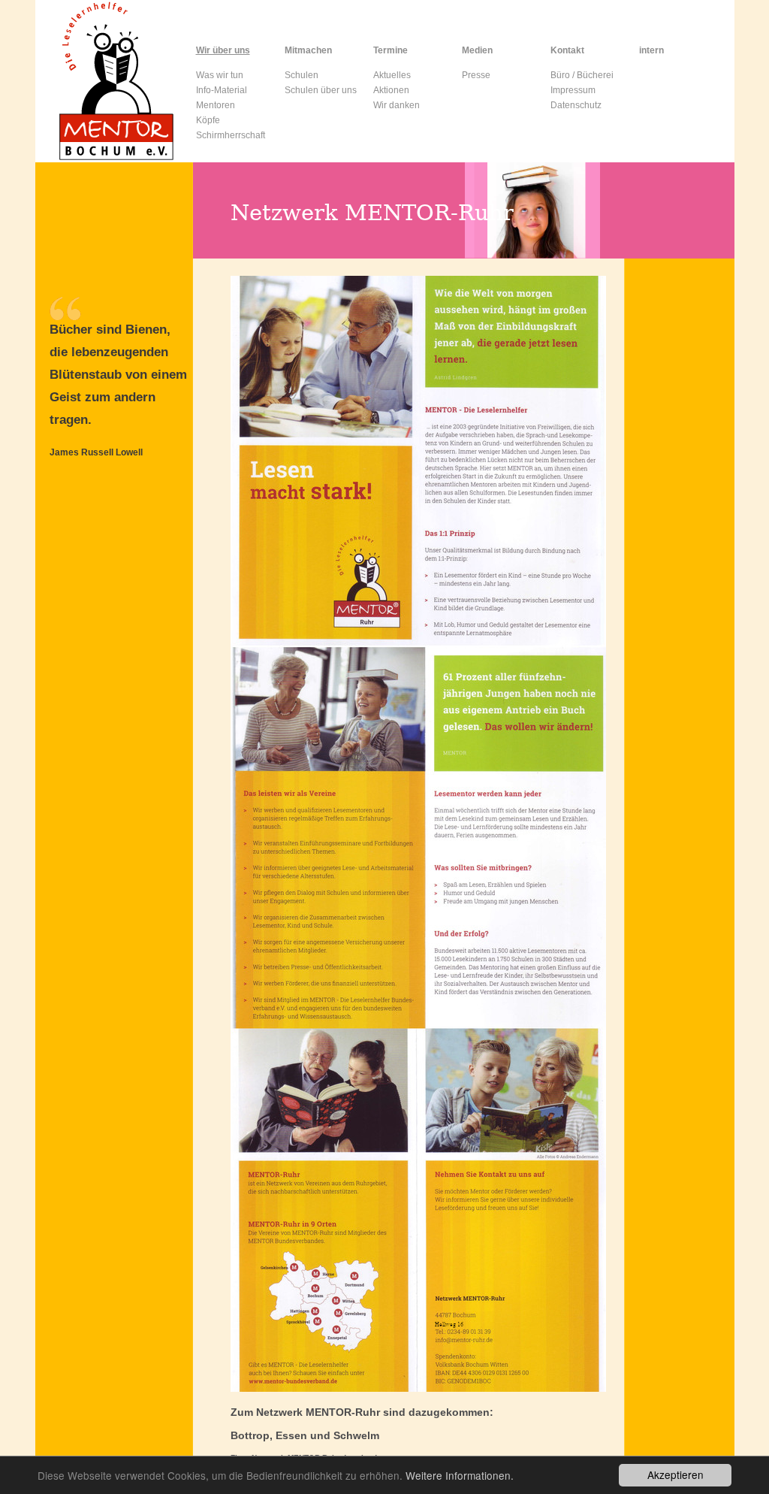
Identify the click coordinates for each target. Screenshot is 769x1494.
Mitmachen (308, 50)
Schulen (301, 75)
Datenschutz (576, 105)
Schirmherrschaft (230, 135)
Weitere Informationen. (460, 1475)
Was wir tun (219, 75)
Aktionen (391, 90)
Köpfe (208, 120)
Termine (390, 50)
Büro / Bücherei (582, 75)
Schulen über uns (321, 90)
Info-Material (221, 90)
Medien (477, 50)
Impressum (573, 90)
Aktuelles (392, 75)
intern (651, 50)
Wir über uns (223, 50)
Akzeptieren (675, 1474)
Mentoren (215, 105)
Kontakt (567, 50)
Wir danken (396, 105)
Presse (476, 75)
